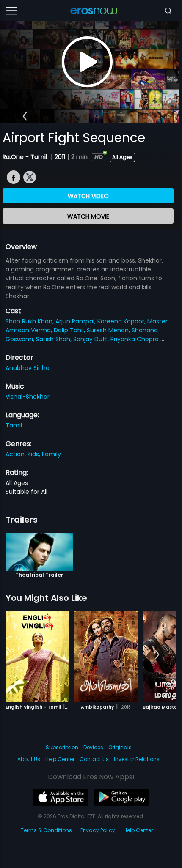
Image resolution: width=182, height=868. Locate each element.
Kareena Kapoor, (122, 321)
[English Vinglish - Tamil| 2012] (37, 656)
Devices (93, 747)
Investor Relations (137, 759)
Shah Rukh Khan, (30, 321)
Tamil (14, 425)
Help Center (59, 759)
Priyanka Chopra (135, 339)
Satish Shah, (54, 339)
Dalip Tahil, (70, 330)
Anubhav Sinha (28, 368)
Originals (120, 747)
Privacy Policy (97, 830)
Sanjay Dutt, (91, 339)
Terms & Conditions (46, 830)
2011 (60, 157)
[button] (24, 116)
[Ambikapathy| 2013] (106, 656)
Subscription (62, 747)
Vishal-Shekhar (28, 396)
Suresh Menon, (109, 330)
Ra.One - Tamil (26, 157)
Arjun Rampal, (76, 321)
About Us (28, 759)
